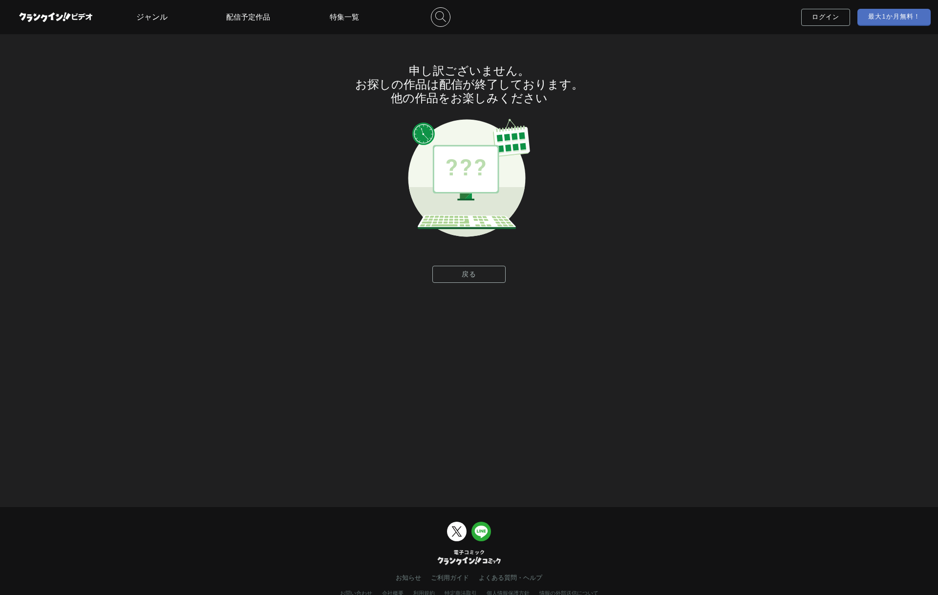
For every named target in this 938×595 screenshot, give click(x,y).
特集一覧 (344, 17)
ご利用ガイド (450, 577)
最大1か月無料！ (894, 16)
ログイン (825, 17)
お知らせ (408, 577)
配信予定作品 (248, 17)
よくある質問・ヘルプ (510, 577)
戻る (469, 274)
